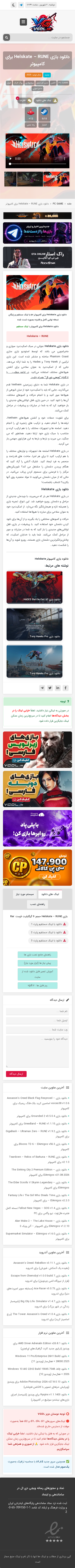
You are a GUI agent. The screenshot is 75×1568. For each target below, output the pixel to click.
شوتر (9, 83)
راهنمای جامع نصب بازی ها (37, 955)
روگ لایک (18, 83)
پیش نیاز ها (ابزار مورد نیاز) (37, 963)
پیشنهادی (29, 83)
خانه (69, 204)
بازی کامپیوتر (54, 559)
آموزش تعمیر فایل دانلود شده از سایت (37, 974)
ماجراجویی (37, 88)
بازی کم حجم (42, 83)
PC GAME (63, 83)
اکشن (53, 83)
